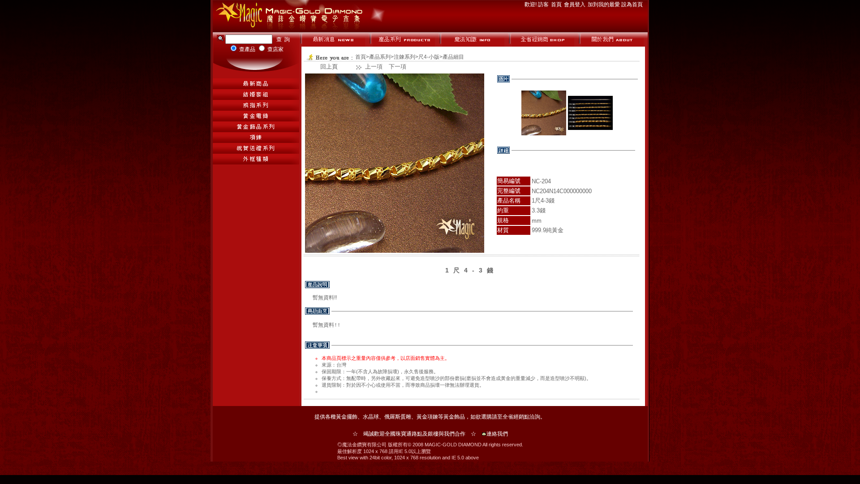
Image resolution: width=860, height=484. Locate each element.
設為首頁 (632, 4)
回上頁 (329, 66)
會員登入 (575, 4)
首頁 (557, 4)
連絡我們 (497, 434)
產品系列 (380, 57)
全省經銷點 (516, 417)
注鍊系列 (404, 57)
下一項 (397, 66)
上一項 (374, 66)
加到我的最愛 (604, 4)
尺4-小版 (428, 57)
